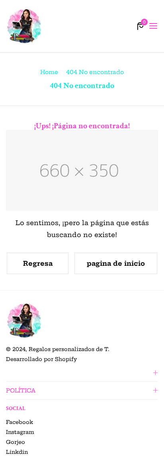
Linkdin (17, 452)
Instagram (20, 432)
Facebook (19, 422)
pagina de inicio (116, 263)
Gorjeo (15, 442)
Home (49, 72)
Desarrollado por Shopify (41, 359)
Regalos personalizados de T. (69, 349)
